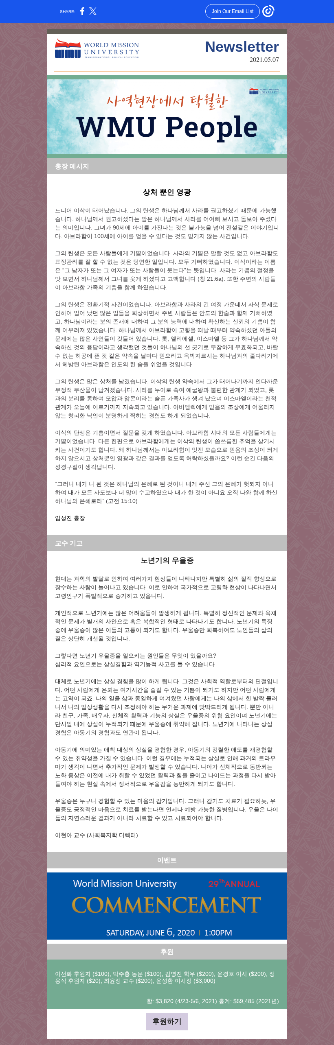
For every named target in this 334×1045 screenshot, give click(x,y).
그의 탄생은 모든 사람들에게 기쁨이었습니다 (112, 253)
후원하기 (167, 1021)
